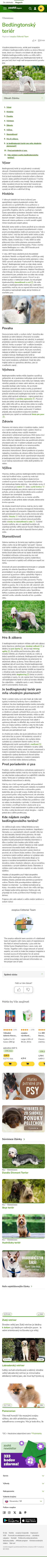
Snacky (12, 516)
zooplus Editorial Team (19, 36)
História (10, 112)
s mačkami (34, 744)
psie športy (15, 648)
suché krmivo (36, 487)
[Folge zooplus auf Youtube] (20, 1512)
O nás (5, 1533)
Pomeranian (8, 1411)
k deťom (6, 1327)
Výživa (10, 130)
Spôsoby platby (8, 1541)
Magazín (18, 2)
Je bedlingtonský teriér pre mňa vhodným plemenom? (24, 144)
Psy (3, 1170)
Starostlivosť (12, 134)
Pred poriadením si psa (18, 150)
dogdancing (22, 674)
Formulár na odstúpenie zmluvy (19, 1535)
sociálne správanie (24, 399)
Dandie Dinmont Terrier (15, 1172)
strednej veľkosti (33, 646)
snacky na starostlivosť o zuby (20, 521)
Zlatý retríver (9, 1320)
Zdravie (10, 125)
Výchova (10, 121)
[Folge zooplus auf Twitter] (14, 1512)
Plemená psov (8, 18)
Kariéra (11, 1533)
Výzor (9, 107)
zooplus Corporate (22, 1533)
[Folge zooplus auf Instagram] (9, 1512)
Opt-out (12, 1543)
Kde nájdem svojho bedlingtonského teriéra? (23, 156)
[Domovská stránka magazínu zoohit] (18, 8)
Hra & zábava (13, 139)
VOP (4, 1535)
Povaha (10, 116)
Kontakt (13, 1538)
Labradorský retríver (13, 1365)
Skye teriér (8, 1207)
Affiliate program (22, 1541)
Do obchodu (8, 2)
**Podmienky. (36, 1433)
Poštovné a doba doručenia (27, 1538)
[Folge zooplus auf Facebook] (4, 1512)
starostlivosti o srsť (22, 282)
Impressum (34, 1533)
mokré (19, 487)
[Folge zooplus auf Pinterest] (25, 1512)
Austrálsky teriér (11, 1242)
